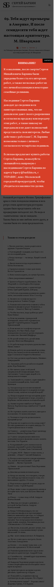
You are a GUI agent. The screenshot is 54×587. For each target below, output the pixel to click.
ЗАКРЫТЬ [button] (47, 61)
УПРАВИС (10, 177)
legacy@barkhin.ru (24, 173)
